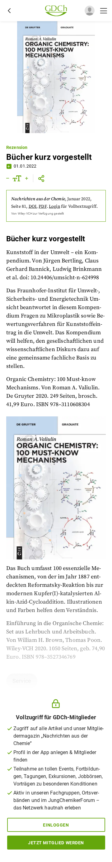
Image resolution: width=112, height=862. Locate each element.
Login (54, 206)
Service (21, 681)
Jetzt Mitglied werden (56, 842)
